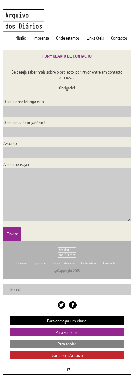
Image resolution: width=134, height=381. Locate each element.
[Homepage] (67, 20)
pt (68, 368)
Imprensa (41, 38)
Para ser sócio (67, 332)
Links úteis (95, 38)
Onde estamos (67, 38)
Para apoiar (66, 343)
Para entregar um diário (67, 320)
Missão (20, 38)
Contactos (119, 38)
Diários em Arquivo (67, 355)
